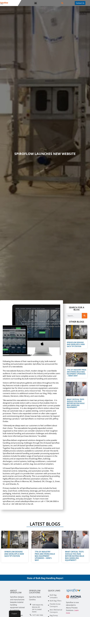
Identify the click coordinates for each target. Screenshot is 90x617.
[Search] (84, 315)
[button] (35, 3)
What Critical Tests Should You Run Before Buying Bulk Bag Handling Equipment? (76, 403)
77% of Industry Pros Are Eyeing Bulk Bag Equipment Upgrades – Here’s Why (76, 373)
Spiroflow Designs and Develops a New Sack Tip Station (76, 344)
